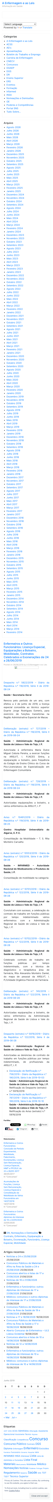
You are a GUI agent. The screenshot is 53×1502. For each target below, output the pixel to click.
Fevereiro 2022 (15, 309)
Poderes (32, 1468)
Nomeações (11, 1468)
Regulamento (12, 1472)
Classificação (10, 1439)
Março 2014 (13, 628)
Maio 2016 (12, 541)
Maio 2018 (12, 460)
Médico (41, 1464)
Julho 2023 (13, 251)
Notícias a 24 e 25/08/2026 (21, 1256)
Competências (23, 1440)
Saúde (32, 1472)
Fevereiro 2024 (15, 228)
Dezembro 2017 (15, 477)
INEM (37, 1452)
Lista (33, 1455)
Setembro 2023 (15, 245)
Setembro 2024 (15, 204)
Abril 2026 (12, 140)
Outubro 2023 (14, 241)
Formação (12, 88)
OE (8, 101)
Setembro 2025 (15, 164)
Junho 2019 (13, 416)
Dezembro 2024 (15, 194)
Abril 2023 (12, 261)
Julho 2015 (12, 575)
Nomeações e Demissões (20, 98)
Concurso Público (15, 1443)
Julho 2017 (12, 494)
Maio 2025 (12, 177)
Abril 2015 (12, 585)
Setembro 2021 (15, 325)
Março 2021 (13, 346)
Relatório (23, 1473)
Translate (27, 27)
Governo (24, 1452)
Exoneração (20, 1239)
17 (6, 1408)
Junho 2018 (13, 457)
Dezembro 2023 (15, 235)
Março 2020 (13, 386)
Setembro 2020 (15, 366)
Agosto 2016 (13, 531)
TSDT (6, 1476)
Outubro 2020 (14, 362)
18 (12, 1408)
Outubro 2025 (14, 160)
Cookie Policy (14, 1491)
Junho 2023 (13, 255)
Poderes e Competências (20, 105)
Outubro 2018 (14, 443)
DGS (9, 71)
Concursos (12, 64)
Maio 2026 (12, 137)
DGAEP (10, 67)
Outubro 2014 (14, 605)
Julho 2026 (13, 130)
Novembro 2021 (15, 319)
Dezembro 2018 (15, 437)
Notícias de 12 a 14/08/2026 (22, 1344)
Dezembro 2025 (15, 154)
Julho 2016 (12, 534)
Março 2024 (13, 224)
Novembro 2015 (15, 561)
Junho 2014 (13, 618)
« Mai (6, 1417)
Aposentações (14, 51)
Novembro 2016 (15, 521)
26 (19, 1413)
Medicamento (21, 1464)
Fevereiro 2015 (14, 591)
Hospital (31, 1452)
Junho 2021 (13, 336)
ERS (9, 81)
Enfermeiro (20, 1236)
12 (19, 1402)
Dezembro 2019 (15, 396)
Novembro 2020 (15, 359)
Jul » (14, 1417)
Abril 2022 (12, 302)
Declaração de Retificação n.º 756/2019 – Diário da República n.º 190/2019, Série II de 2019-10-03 (27, 1074)
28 (32, 1413)
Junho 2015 (13, 578)
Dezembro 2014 (15, 598)
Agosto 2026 (14, 127)
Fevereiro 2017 (14, 511)
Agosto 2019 (13, 410)
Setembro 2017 (15, 487)
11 (12, 1402)
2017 (5, 1431)
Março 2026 (13, 144)
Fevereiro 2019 (14, 430)
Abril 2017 (12, 504)
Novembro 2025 (15, 157)
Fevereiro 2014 (14, 632)
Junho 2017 (13, 497)
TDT (44, 1473)
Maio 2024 (12, 218)
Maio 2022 (12, 299)
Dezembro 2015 (15, 558)
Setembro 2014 (15, 608)
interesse (25, 1456)
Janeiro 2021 (13, 352)
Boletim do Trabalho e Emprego (24, 54)
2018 (10, 1431)
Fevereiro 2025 (15, 187)
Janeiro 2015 (13, 595)
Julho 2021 (12, 332)
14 (32, 1402)
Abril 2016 (12, 544)
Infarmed (11, 91)
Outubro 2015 (14, 564)
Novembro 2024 (15, 198)
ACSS (9, 44)
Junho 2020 (13, 376)
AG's (9, 47)
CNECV (11, 61)
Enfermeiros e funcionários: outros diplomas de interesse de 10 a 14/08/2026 (25, 1354)
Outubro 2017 (14, 484)
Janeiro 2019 (13, 433)
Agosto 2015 (13, 571)
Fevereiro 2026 (15, 147)
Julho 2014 (12, 615)
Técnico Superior (19, 1476)
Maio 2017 (12, 500)
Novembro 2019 (15, 400)
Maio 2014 (12, 622)
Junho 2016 (13, 538)
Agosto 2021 (13, 329)
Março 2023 (13, 265)
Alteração (33, 1431)
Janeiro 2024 (14, 231)
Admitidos (23, 1430)
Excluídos (44, 1448)
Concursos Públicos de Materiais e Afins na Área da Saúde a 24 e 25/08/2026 (25, 1266)
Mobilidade (20, 1243)
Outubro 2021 (14, 322)
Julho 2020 (13, 373)
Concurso (38, 1438)
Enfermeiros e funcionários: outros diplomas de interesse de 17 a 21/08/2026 (25, 1290)
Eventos (11, 84)
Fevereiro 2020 (15, 389)
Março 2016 (13, 548)
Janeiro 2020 (14, 393)
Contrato (8, 1236)
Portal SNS (12, 108)
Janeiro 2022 (14, 312)
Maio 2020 (12, 379)
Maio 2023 (12, 258)
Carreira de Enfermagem (20, 57)
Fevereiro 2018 (14, 470)
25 (12, 1413)
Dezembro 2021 (15, 315)
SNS (39, 1473)
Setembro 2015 (15, 568)
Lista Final (30, 1459)
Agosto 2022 (14, 288)
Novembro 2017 (15, 480)
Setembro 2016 (15, 527)
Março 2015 (13, 588)
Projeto (46, 1468)
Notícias (24, 1468)
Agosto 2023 (14, 248)
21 (32, 1408)
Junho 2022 (13, 295)
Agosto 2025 (14, 167)
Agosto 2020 (14, 369)
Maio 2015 (12, 581)
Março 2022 (13, 305)
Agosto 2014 (13, 612)
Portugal (39, 1468)
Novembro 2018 (15, 440)
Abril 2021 (12, 342)
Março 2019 (13, 426)
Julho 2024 (13, 211)
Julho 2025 (13, 171)
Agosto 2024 (14, 208)
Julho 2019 (12, 413)
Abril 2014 (12, 625)
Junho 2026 (13, 134)
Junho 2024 (13, 214)
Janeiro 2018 (13, 474)
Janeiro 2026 (14, 150)
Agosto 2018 (13, 450)
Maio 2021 (12, 339)
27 (25, 1413)
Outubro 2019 (14, 403)
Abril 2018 (12, 463)
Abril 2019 (12, 423)
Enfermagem (18, 1449)
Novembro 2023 (15, 238)
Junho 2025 (13, 174)
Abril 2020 (12, 383)
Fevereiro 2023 (15, 268)
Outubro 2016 (14, 524)
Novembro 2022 (15, 278)
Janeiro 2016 (13, 554)
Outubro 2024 (14, 201)
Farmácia (7, 1452)
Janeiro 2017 (13, 514)
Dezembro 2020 (15, 356)
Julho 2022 (13, 292)
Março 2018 (13, 467)
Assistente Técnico (23, 1434)
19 (19, 1408)
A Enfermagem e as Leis (18, 3)
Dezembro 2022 (15, 275)
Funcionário (34, 1239)
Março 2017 (13, 507)
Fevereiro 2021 (14, 349)
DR (8, 74)
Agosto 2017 (13, 490)
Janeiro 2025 (14, 191)
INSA (9, 94)
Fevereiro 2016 (14, 551)
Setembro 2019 (15, 406)
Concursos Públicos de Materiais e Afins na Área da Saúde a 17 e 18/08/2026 (25, 1323)
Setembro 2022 (15, 285)
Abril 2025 (12, 181)
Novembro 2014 (15, 601)
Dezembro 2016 (15, 517)
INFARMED (9, 1456)
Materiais (10, 1464)
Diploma (8, 1448)
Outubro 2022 (14, 282)
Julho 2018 (12, 453)
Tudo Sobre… (14, 111)
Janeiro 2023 (14, 272)
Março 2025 (13, 184)
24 (6, 1413)
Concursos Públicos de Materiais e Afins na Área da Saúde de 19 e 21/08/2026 (25, 1310)
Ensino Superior (15, 78)
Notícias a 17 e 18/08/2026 (21, 1317)
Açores (34, 1434)
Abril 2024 (12, 221)
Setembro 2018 (15, 447)
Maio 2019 (12, 420)
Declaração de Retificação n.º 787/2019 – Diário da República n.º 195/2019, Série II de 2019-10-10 (27, 1098)
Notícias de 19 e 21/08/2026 (22, 1280)
